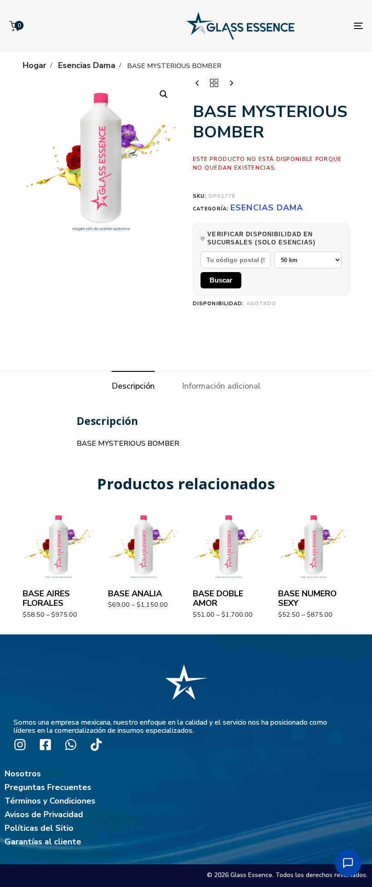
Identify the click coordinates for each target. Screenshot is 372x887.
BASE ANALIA (135, 593)
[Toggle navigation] (358, 26)
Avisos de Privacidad (44, 814)
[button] (164, 94)
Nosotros (23, 773)
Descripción (133, 385)
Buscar (221, 280)
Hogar (34, 65)
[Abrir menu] (348, 863)
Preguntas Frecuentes (48, 787)
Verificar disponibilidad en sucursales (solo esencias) (261, 238)
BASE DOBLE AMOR (218, 598)
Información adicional (221, 385)
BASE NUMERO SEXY (307, 598)
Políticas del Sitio (39, 828)
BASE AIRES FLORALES (46, 598)
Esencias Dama (86, 65)
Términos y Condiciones (50, 800)
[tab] (133, 386)
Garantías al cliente (43, 841)
